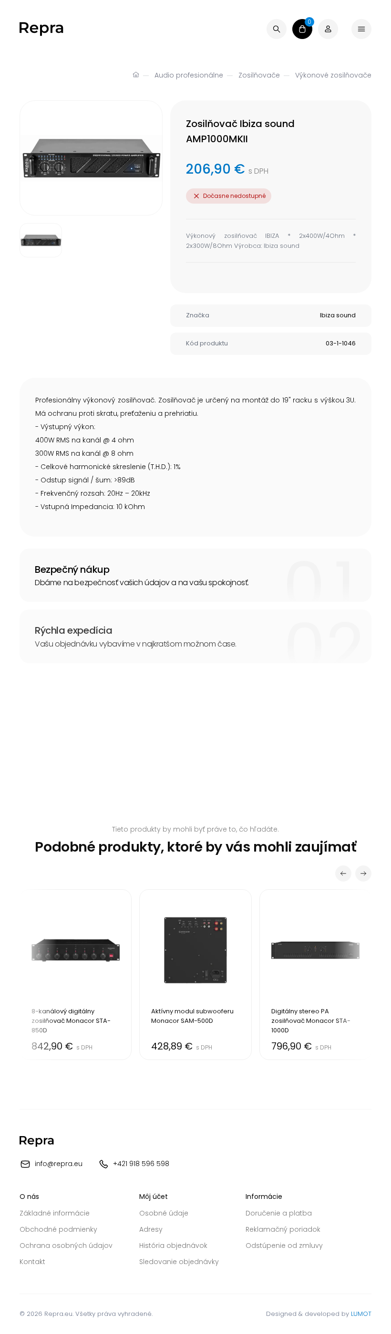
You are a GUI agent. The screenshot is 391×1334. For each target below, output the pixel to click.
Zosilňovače (259, 75)
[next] (363, 873)
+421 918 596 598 (141, 1163)
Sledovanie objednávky (179, 1261)
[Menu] (361, 29)
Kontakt (32, 1261)
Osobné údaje (163, 1213)
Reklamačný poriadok (283, 1229)
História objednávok (173, 1245)
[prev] (343, 873)
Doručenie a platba (279, 1213)
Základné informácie (55, 1213)
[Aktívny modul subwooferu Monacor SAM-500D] (195, 974)
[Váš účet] (328, 29)
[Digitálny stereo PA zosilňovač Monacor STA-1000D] (315, 974)
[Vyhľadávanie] (277, 29)
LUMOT (361, 1313)
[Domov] (136, 75)
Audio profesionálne (188, 75)
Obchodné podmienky (58, 1229)
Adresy (151, 1229)
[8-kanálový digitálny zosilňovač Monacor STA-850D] (75, 974)
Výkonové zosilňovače (333, 75)
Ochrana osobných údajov (66, 1245)
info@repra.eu (58, 1163)
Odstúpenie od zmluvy (284, 1245)
